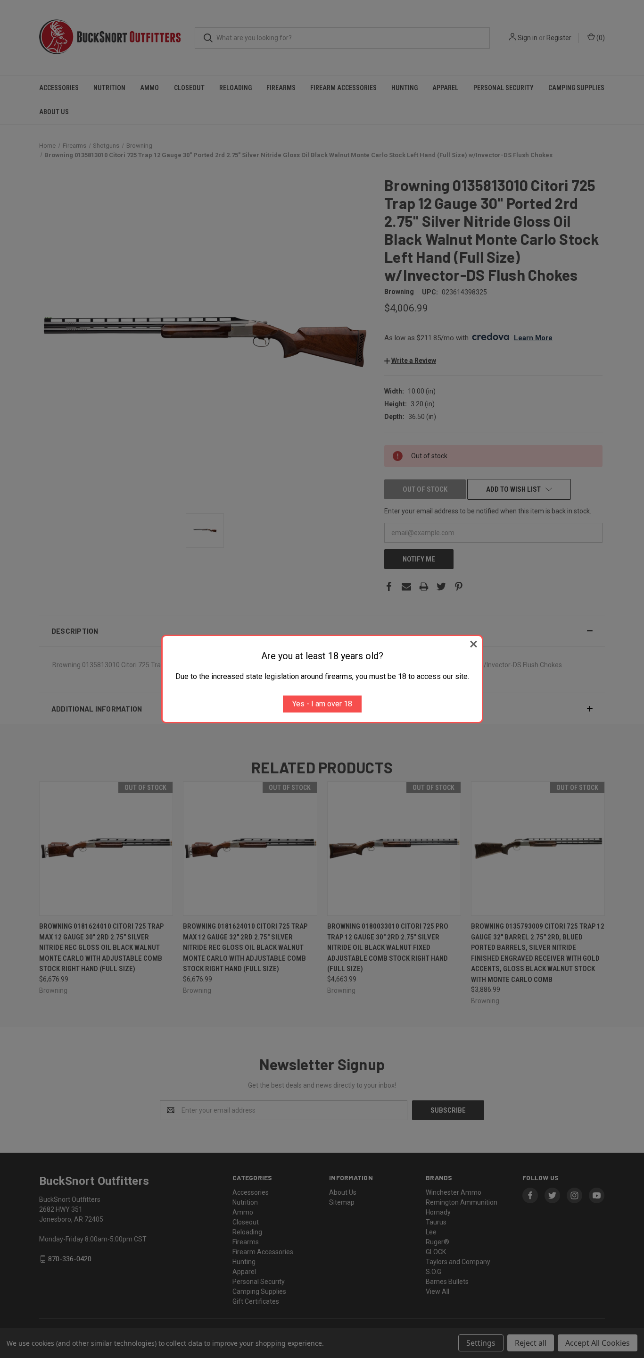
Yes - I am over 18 (322, 703)
